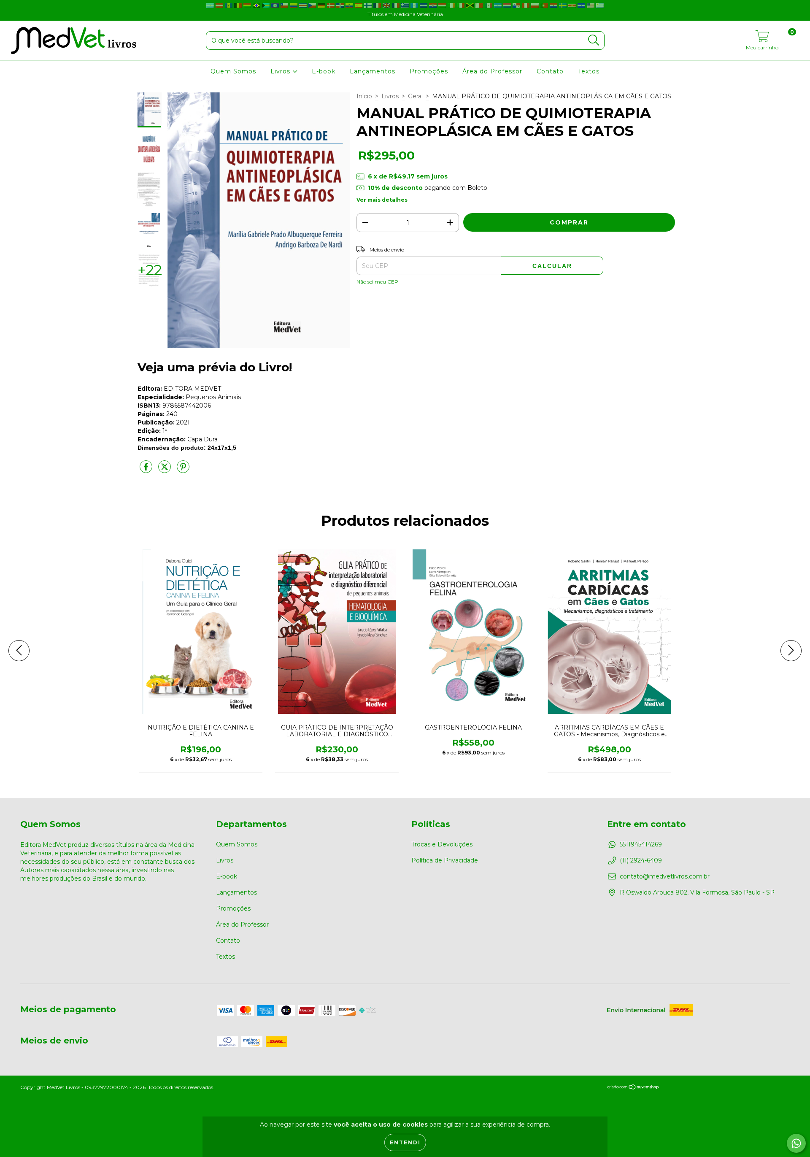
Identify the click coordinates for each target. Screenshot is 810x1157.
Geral (415, 96)
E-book (323, 71)
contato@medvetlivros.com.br (665, 876)
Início (364, 96)
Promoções (429, 71)
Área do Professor (492, 71)
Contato (550, 71)
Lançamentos (372, 71)
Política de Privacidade (444, 860)
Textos (588, 71)
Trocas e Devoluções (441, 844)
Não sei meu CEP (377, 281)
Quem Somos (233, 71)
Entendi (405, 1142)
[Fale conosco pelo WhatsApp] (796, 1143)
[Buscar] (594, 40)
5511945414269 (641, 844)
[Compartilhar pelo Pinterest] (183, 470)
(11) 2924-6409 (641, 860)
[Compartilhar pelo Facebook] (147, 470)
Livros (281, 71)
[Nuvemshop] (633, 1088)
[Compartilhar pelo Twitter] (165, 470)
